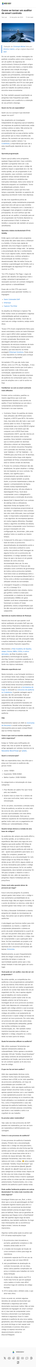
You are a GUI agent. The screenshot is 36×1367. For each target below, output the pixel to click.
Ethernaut (7, 303)
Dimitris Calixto (9, 49)
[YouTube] (22, 1358)
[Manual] (31, 1358)
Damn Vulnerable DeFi (12, 299)
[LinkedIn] (18, 1358)
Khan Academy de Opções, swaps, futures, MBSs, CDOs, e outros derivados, (17, 651)
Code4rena (6, 143)
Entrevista (10, 949)
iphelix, (24, 751)
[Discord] (9, 1358)
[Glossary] (18, 1362)
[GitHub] (13, 1358)
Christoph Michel (19, 46)
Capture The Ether (10, 306)
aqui (5, 52)
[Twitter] (4, 1358)
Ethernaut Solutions (16, 352)
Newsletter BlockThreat (10, 751)
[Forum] (26, 1358)
